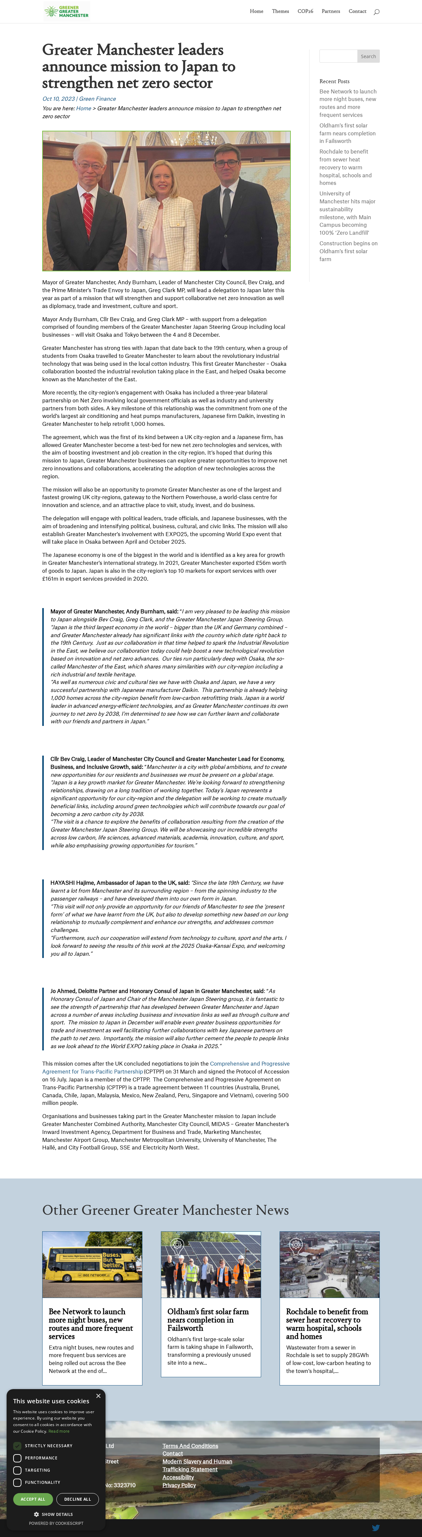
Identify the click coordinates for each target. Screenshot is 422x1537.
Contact (358, 11)
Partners (331, 11)
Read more (59, 1431)
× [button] (98, 1396)
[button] (56, 1514)
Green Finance (97, 99)
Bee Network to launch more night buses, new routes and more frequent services (91, 1324)
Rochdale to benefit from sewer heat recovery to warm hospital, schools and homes (345, 167)
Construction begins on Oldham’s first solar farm (348, 251)
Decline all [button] (77, 1499)
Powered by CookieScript (56, 1523)
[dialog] (56, 1459)
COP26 (305, 11)
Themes (280, 11)
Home (256, 11)
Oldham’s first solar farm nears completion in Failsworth (347, 133)
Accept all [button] (33, 1499)
